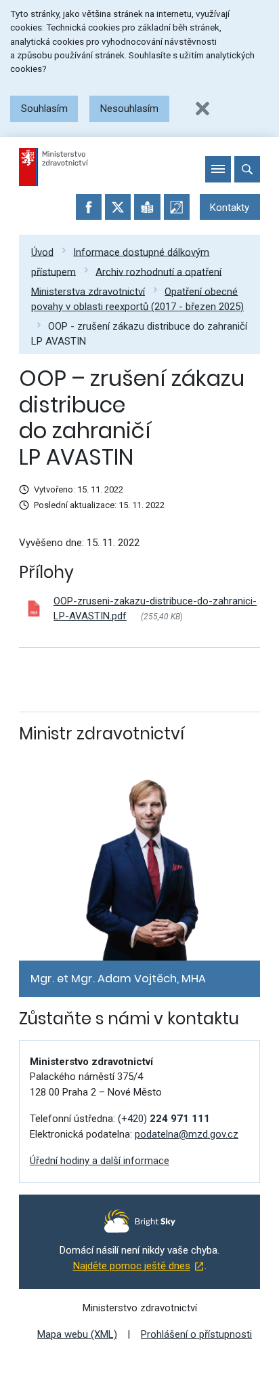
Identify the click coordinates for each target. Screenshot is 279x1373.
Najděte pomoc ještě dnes (131, 1266)
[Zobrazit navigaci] (218, 169)
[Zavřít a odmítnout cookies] (202, 108)
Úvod (42, 252)
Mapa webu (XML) (77, 1334)
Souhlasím (44, 108)
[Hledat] (247, 169)
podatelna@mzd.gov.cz (186, 1134)
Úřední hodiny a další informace (99, 1161)
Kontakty (229, 207)
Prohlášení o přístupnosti (196, 1334)
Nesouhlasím (129, 108)
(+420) (164, 1119)
